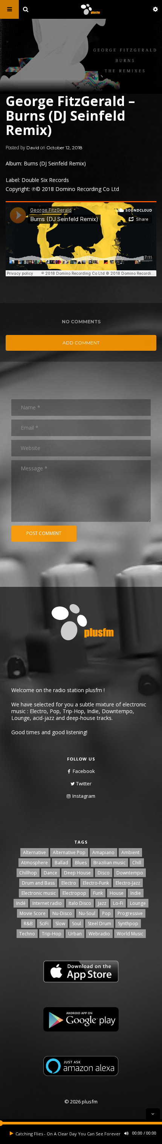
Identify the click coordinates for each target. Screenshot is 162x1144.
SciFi (44, 923)
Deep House (77, 873)
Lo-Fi (118, 903)
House (117, 893)
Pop (106, 913)
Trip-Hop (51, 933)
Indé (21, 903)
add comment (81, 342)
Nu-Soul (87, 913)
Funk (98, 893)
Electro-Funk (96, 883)
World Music (130, 933)
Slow (60, 923)
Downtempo (129, 873)
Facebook (84, 771)
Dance (50, 873)
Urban (75, 933)
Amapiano (103, 852)
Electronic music (38, 893)
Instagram (83, 795)
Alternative (34, 852)
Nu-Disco (62, 913)
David (32, 147)
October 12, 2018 (64, 147)
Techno (27, 933)
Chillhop (28, 873)
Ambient (130, 852)
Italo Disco (80, 903)
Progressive (130, 913)
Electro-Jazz (128, 883)
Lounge (138, 903)
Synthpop (128, 923)
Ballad (61, 862)
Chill (136, 862)
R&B (28, 923)
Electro (68, 883)
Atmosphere (34, 862)
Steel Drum (99, 923)
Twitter (84, 783)
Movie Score (33, 913)
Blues (81, 862)
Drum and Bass (38, 883)
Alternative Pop (69, 852)
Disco (104, 873)
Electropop (74, 893)
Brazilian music (109, 862)
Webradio (99, 933)
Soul (76, 923)
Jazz (102, 903)
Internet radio (47, 903)
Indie (135, 893)
